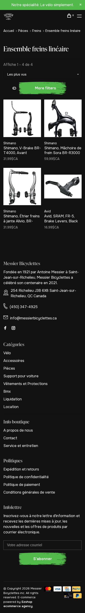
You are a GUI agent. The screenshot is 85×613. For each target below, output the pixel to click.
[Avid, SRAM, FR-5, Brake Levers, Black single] (63, 187)
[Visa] (57, 590)
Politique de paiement (21, 484)
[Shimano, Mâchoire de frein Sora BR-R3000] (63, 119)
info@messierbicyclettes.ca (33, 318)
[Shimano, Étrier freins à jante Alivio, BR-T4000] (22, 187)
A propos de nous (18, 430)
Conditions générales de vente (29, 492)
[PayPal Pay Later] (77, 597)
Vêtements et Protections (25, 383)
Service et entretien (20, 445)
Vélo (7, 353)
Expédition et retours (21, 469)
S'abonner (42, 558)
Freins (36, 31)
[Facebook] (5, 328)
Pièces (23, 31)
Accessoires (13, 360)
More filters (45, 88)
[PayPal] (76, 590)
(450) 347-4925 (24, 306)
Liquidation (12, 399)
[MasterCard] (48, 590)
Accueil (8, 31)
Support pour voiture (21, 376)
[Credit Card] (67, 590)
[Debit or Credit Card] (68, 597)
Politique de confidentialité (26, 477)
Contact (10, 438)
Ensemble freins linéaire (62, 31)
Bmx (7, 391)
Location (11, 406)
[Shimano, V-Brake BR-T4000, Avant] (22, 119)
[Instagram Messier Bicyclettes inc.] (13, 328)
